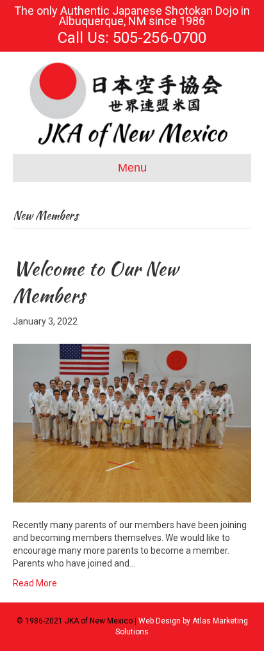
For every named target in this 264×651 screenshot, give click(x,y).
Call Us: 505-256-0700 (132, 38)
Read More (35, 583)
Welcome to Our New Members (95, 281)
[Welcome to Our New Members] (132, 422)
